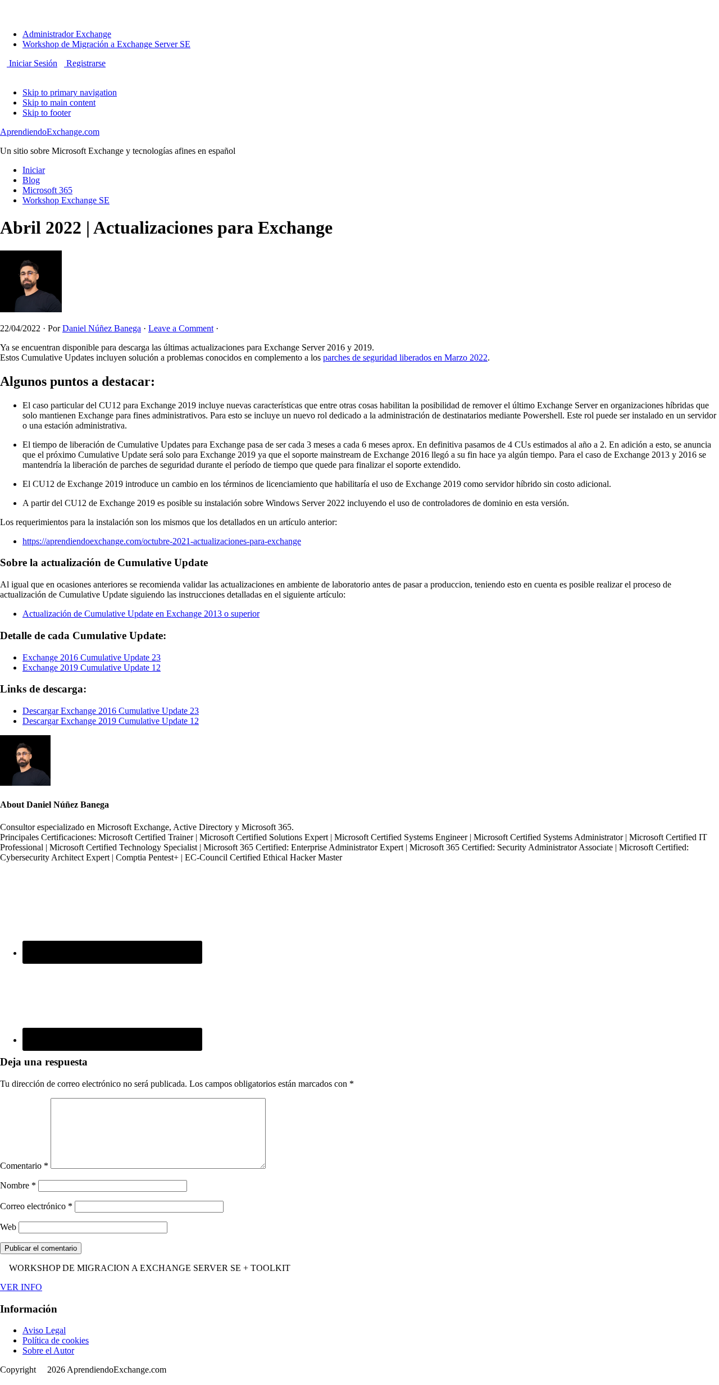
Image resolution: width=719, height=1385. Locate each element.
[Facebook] (3, 73)
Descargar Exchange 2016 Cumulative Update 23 (110, 711)
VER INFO (21, 1287)
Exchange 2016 (51, 657)
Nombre (18, 1185)
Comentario (24, 1165)
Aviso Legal (44, 1330)
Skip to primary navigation (69, 92)
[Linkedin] (16, 73)
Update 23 (142, 657)
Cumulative (102, 657)
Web (8, 1227)
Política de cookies (55, 1340)
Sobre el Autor (48, 1350)
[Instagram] (10, 73)
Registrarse (85, 63)
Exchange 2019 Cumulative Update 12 (91, 667)
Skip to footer (46, 112)
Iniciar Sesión (32, 63)
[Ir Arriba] (3, 5)
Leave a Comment (180, 328)
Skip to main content (58, 102)
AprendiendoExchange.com (49, 131)
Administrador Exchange (66, 34)
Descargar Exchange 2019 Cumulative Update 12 (110, 721)
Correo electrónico (36, 1206)
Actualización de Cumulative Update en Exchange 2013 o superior (141, 613)
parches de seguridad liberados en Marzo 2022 (405, 357)
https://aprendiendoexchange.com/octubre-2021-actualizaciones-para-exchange (161, 541)
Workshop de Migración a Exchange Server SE (106, 44)
